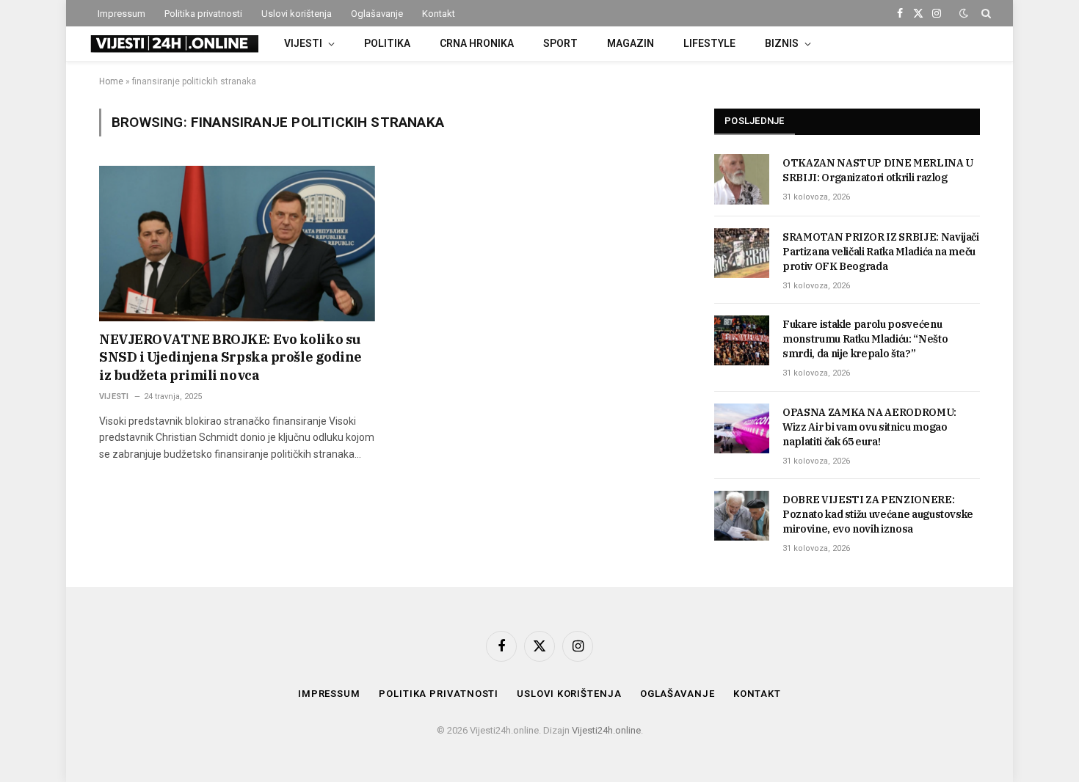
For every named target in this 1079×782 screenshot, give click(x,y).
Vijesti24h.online (606, 730)
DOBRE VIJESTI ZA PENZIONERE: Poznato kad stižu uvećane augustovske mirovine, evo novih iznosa (877, 514)
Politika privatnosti (203, 13)
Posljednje (754, 120)
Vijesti (303, 43)
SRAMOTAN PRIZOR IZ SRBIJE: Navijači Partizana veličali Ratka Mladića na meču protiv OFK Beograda (880, 251)
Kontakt (438, 13)
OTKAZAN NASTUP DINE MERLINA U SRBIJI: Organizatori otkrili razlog (877, 170)
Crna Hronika (477, 43)
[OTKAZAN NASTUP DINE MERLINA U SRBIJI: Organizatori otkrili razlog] (741, 179)
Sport (560, 43)
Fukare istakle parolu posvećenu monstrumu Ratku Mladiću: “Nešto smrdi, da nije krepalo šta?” (865, 339)
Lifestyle (709, 43)
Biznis (782, 43)
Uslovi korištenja (296, 13)
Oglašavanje (377, 13)
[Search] (984, 13)
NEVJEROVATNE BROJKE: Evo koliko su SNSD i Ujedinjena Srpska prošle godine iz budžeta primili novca (230, 357)
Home (111, 81)
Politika (387, 43)
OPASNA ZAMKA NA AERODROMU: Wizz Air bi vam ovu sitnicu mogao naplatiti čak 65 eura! (869, 427)
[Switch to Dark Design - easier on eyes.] (964, 13)
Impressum (121, 13)
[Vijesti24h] (173, 44)
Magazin (630, 43)
